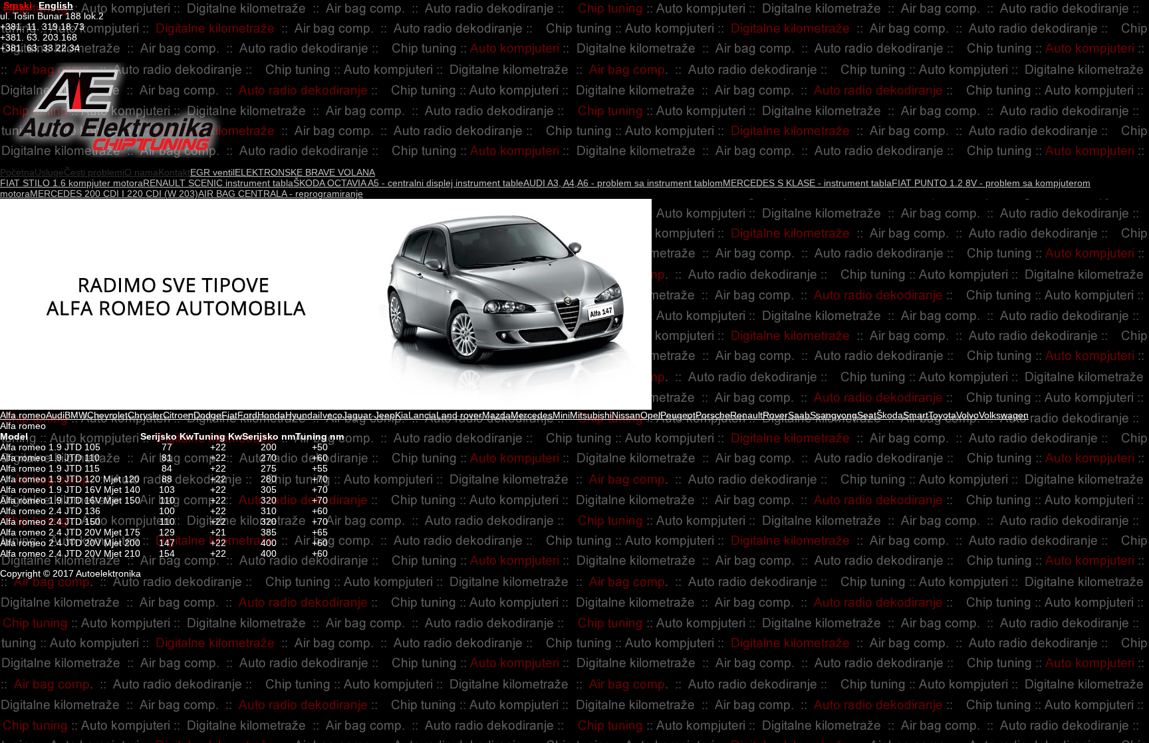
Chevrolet (107, 415)
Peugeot (678, 415)
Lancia (422, 415)
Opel (650, 415)
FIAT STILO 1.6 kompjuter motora (71, 183)
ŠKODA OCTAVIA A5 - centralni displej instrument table (408, 183)
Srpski (17, 5)
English (56, 5)
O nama (141, 172)
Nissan (626, 415)
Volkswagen (1004, 415)
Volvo (967, 415)
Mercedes (532, 415)
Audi (55, 415)
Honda (271, 415)
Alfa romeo (23, 415)
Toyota (942, 415)
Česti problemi (94, 172)
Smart (915, 415)
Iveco (331, 415)
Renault (746, 415)
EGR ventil (212, 172)
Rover (775, 415)
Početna (17, 172)
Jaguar (357, 415)
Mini (561, 415)
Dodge (207, 415)
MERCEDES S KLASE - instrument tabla (807, 183)
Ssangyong (833, 415)
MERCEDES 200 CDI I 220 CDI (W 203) (114, 193)
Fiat (229, 415)
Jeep (383, 415)
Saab (799, 415)
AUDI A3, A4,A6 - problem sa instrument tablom (623, 183)
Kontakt (174, 172)
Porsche (713, 415)
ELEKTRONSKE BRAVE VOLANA (305, 172)
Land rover (459, 415)
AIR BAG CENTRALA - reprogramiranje (280, 193)
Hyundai (302, 415)
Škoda (889, 415)
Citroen (178, 415)
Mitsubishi (591, 415)
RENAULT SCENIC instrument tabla (218, 183)
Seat (866, 415)
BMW (75, 415)
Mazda (496, 415)
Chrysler (145, 415)
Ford (247, 415)
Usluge (49, 172)
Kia (401, 415)
